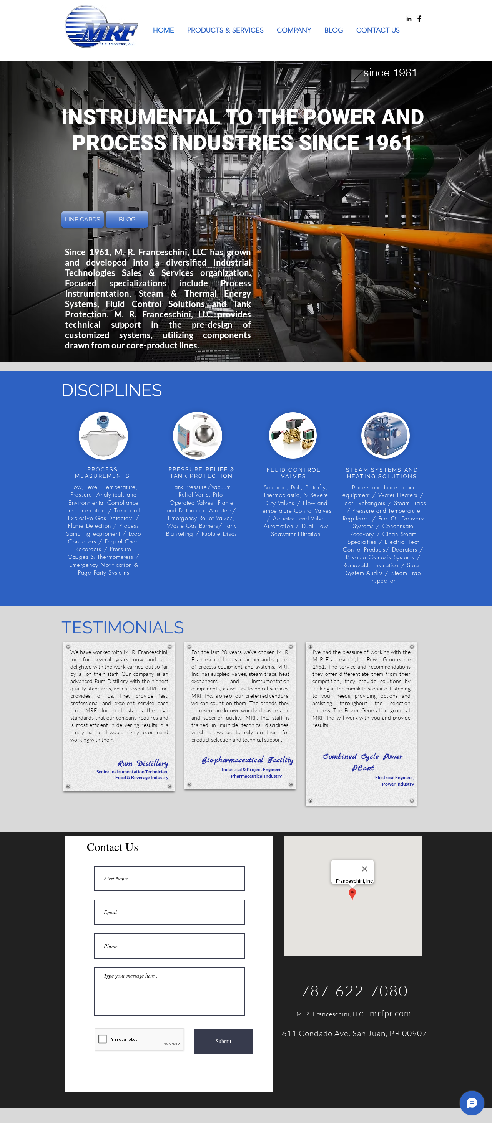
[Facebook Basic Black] (419, 18)
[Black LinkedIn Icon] (409, 18)
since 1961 (390, 72)
